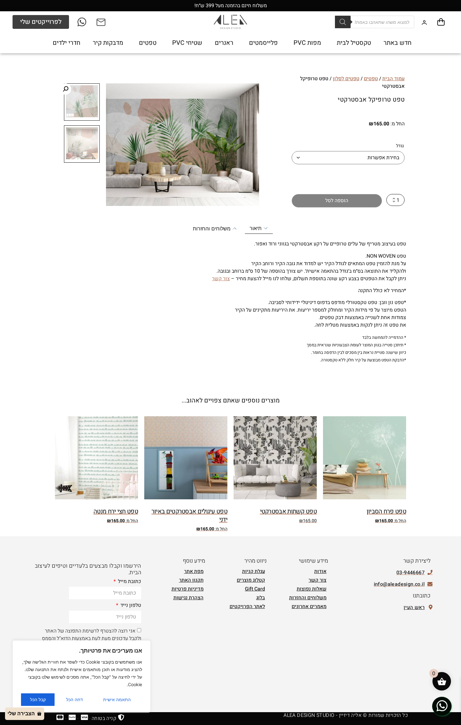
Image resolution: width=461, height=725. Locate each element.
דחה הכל (74, 699)
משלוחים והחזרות (307, 598)
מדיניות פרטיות (188, 589)
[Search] (343, 22)
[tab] (259, 228)
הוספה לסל (336, 200)
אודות (320, 571)
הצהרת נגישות (188, 598)
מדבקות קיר (108, 42)
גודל (400, 146)
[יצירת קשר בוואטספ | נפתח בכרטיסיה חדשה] (442, 706)
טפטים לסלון (346, 78)
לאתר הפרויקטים (247, 606)
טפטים (147, 42)
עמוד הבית (393, 78)
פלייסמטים (263, 42)
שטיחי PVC (187, 42)
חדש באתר (397, 42)
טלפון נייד (130, 606)
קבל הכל (38, 699)
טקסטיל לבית (354, 42)
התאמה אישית (117, 699)
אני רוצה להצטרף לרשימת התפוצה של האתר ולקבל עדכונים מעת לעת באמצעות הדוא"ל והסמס (91, 634)
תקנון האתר (191, 580)
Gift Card (255, 589)
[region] (82, 676)
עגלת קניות (253, 571)
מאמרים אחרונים (309, 606)
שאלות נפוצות (311, 589)
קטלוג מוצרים (251, 580)
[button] (65, 89)
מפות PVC (307, 42)
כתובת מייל (129, 582)
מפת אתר (194, 571)
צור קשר (221, 278)
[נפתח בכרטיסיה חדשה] (82, 22)
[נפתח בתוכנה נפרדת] (101, 22)
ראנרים (224, 42)
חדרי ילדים (66, 42)
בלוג (260, 598)
